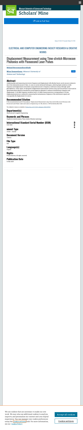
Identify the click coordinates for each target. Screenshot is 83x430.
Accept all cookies (66, 414)
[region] (41, 417)
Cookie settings (19, 421)
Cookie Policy (16, 424)
